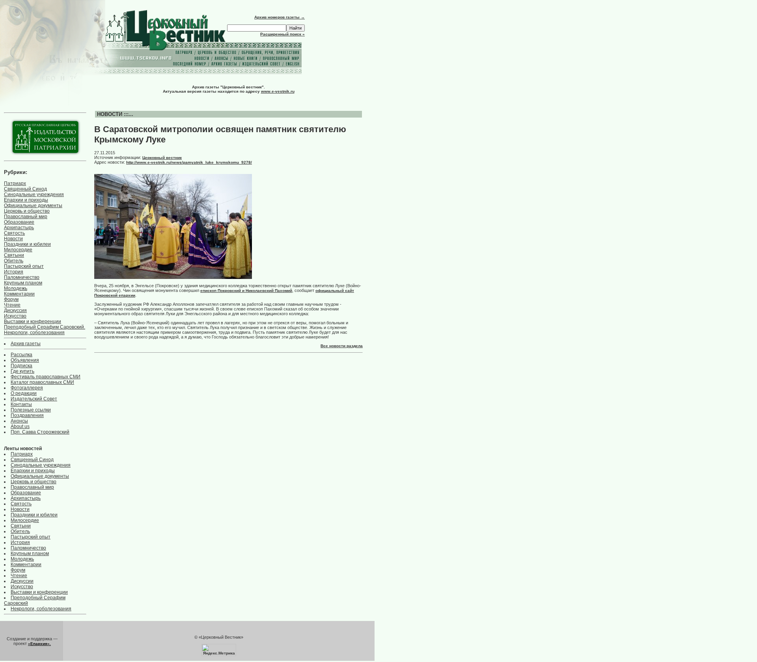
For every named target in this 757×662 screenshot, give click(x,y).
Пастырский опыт (24, 266)
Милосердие (18, 249)
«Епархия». (39, 643)
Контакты (21, 404)
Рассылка (21, 354)
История (13, 272)
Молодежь (15, 288)
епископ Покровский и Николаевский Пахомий (246, 290)
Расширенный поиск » (282, 34)
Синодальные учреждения (34, 194)
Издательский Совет (34, 399)
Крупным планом (23, 283)
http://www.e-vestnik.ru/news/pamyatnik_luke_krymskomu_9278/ (189, 162)
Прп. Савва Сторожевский (40, 432)
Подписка (21, 365)
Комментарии (19, 294)
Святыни (14, 255)
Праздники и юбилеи (27, 244)
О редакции (24, 393)
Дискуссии (22, 581)
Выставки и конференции (32, 321)
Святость (14, 233)
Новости (13, 238)
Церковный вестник (162, 157)
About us (20, 426)
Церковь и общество (27, 211)
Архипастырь (19, 227)
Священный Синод (25, 189)
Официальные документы (33, 205)
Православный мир (25, 216)
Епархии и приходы (26, 200)
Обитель (13, 261)
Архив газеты (26, 343)
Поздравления (27, 415)
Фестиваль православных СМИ (45, 377)
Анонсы (19, 421)
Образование (19, 222)
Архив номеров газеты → (279, 17)
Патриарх (15, 183)
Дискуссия (15, 310)
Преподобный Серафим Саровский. (44, 327)
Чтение (12, 305)
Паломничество (21, 277)
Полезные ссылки (31, 410)
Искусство (15, 316)
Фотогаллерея (27, 388)
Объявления (25, 360)
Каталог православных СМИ (42, 382)
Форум (11, 299)
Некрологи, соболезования (34, 332)
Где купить (22, 371)
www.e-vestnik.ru (278, 91)
